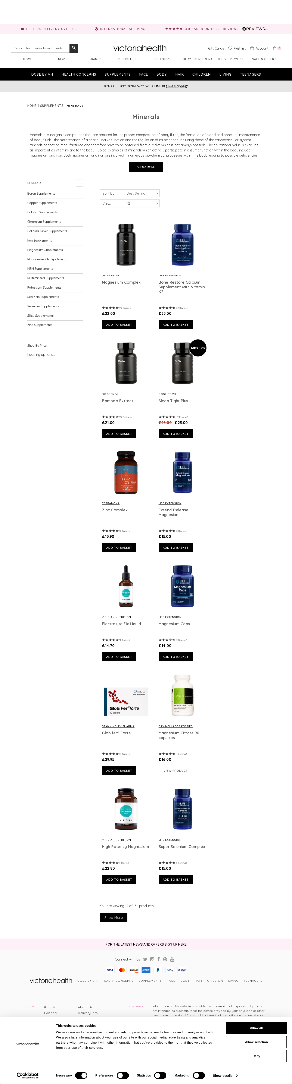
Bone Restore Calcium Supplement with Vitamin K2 (182, 287)
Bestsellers (129, 59)
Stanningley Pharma (118, 726)
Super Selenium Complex (182, 846)
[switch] (123, 1075)
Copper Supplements (42, 203)
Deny (256, 1056)
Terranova (110, 503)
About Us (85, 1007)
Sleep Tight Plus (173, 401)
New (61, 59)
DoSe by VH (42, 74)
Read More (126, 245)
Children (201, 74)
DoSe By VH (110, 275)
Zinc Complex (115, 510)
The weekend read (196, 59)
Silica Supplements (40, 316)
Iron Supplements (39, 240)
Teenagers (250, 74)
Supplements (118, 74)
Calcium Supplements (42, 212)
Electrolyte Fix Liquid (121, 624)
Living (225, 74)
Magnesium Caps (174, 624)
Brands (95, 59)
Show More (146, 167)
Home (27, 59)
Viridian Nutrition (116, 617)
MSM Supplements (40, 269)
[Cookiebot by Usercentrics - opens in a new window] (27, 1075)
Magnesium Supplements (45, 250)
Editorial (163, 59)
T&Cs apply (176, 86)
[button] (55, 183)
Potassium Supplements (44, 287)
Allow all (256, 1028)
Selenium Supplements (43, 306)
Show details (222, 1075)
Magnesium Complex (121, 282)
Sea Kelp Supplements (43, 297)
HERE (182, 944)
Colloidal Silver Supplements (47, 231)
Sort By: (108, 193)
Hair (179, 74)
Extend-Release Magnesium (174, 512)
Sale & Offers (264, 59)
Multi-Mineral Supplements (45, 278)
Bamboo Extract (117, 401)
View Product (176, 771)
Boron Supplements (41, 193)
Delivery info (88, 1013)
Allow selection (256, 1042)
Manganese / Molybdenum (46, 259)
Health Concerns (79, 74)
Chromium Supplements (44, 222)
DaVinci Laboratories (176, 726)
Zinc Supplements (39, 325)
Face (143, 74)
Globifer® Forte (116, 733)
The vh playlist (230, 59)
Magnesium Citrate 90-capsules (180, 735)
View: (106, 203)
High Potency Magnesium (125, 846)
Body (161, 74)
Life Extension (170, 275)
